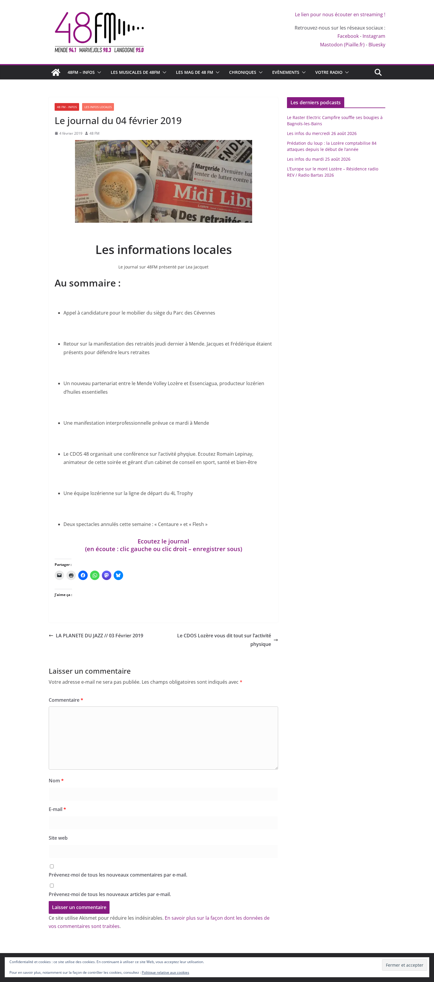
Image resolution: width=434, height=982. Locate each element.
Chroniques (242, 72)
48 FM (94, 133)
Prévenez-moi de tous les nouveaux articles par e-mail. (110, 894)
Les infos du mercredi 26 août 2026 (322, 133)
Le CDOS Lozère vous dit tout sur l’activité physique (224, 639)
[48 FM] (56, 72)
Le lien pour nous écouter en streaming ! (340, 14)
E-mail (57, 809)
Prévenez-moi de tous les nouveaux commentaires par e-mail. (118, 875)
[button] (98, 72)
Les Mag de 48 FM (194, 72)
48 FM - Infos (67, 107)
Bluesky (376, 44)
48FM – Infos (81, 72)
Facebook (348, 36)
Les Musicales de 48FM (135, 72)
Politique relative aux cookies (165, 972)
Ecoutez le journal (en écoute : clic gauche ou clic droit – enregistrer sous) (163, 545)
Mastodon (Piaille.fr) (342, 44)
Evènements (285, 72)
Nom (56, 780)
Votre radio (328, 72)
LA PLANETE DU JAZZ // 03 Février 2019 (99, 635)
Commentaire (66, 700)
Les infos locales (98, 107)
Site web (58, 838)
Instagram (374, 36)
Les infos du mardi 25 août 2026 (318, 159)
